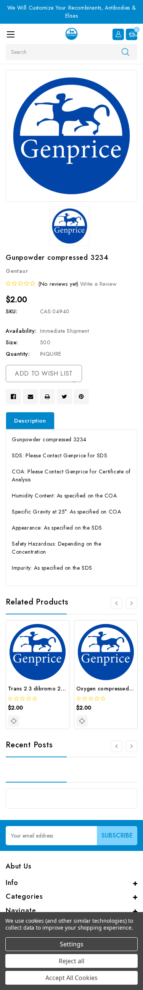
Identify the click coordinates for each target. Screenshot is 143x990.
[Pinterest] (81, 396)
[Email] (30, 396)
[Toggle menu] (10, 34)
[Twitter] (64, 396)
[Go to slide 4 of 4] (116, 603)
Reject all (71, 961)
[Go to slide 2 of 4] (131, 603)
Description (30, 420)
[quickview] (13, 721)
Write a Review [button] (98, 284)
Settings (72, 944)
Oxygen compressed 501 (108, 688)
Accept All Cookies (71, 978)
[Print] (47, 396)
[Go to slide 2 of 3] (131, 746)
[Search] (125, 51)
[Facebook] (13, 396)
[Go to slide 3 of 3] (116, 746)
